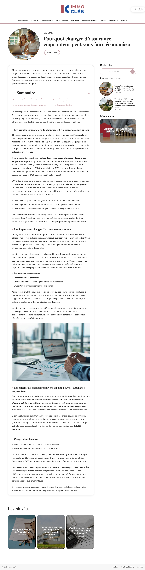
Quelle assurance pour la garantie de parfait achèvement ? (80, 531)
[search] (135, 9)
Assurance (52, 52)
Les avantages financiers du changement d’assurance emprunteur (31, 100)
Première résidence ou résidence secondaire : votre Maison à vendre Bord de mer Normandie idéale (125, 103)
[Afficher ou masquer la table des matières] (62, 93)
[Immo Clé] (72, 9)
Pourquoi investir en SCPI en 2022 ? (22, 531)
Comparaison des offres (64, 105)
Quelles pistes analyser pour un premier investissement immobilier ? (51, 530)
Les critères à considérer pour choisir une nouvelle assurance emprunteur (71, 100)
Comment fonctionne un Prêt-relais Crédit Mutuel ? (118, 130)
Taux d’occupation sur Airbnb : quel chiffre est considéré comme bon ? (124, 88)
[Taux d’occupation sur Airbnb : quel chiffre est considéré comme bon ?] (106, 89)
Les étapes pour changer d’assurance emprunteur (30, 105)
